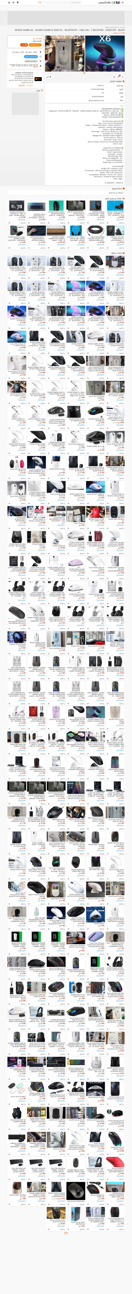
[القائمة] (122, 2)
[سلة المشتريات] (18, 2)
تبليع (47, 77)
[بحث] (40, 2)
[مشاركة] (114, 77)
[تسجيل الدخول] (9, 2)
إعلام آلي (122, 27)
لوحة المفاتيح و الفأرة (111, 27)
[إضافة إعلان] (13, 2)
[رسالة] (107, 223)
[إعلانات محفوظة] (122, 77)
